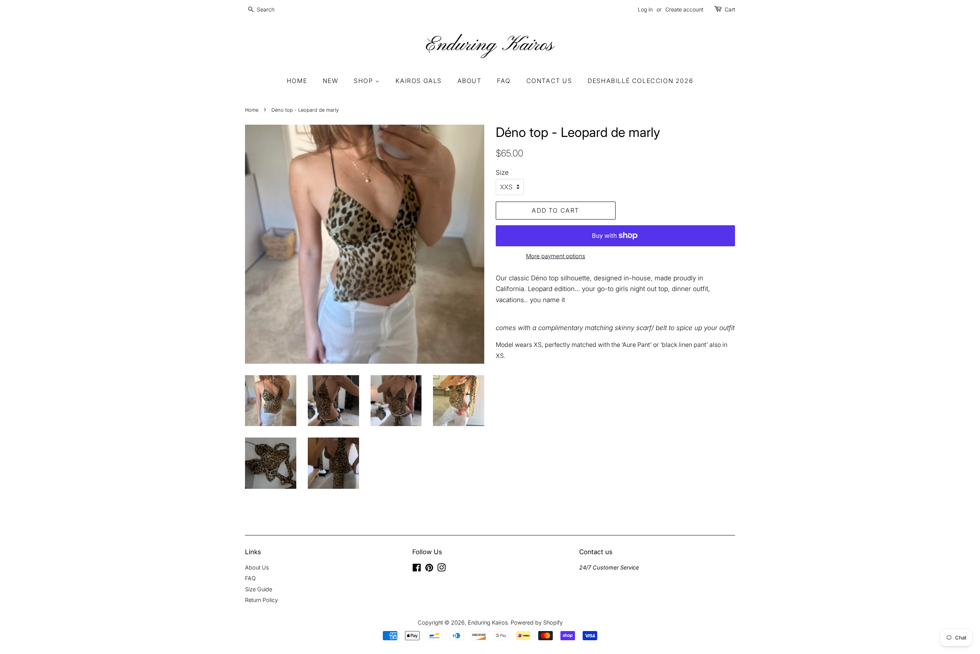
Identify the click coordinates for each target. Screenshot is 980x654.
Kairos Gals (418, 81)
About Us (257, 567)
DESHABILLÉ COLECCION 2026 (640, 81)
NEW (330, 81)
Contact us (549, 81)
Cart (730, 9)
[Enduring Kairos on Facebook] (416, 569)
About (469, 81)
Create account (684, 9)
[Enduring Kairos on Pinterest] (429, 569)
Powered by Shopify (537, 622)
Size (502, 172)
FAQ (504, 81)
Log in (645, 9)
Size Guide (258, 589)
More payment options (555, 256)
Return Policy (261, 600)
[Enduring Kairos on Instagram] (441, 569)
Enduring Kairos (488, 622)
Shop (364, 81)
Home (297, 81)
